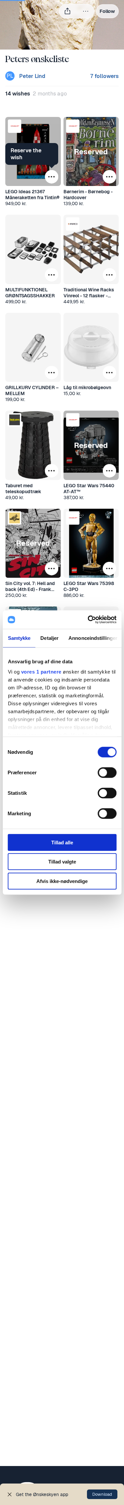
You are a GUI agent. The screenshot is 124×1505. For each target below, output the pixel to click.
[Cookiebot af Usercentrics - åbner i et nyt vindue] (88, 619)
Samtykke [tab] (19, 638)
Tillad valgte (62, 861)
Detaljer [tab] (49, 638)
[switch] (107, 772)
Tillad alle (62, 842)
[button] (14, 126)
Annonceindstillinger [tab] (92, 638)
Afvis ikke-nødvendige (62, 881)
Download (102, 1494)
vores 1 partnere (41, 672)
